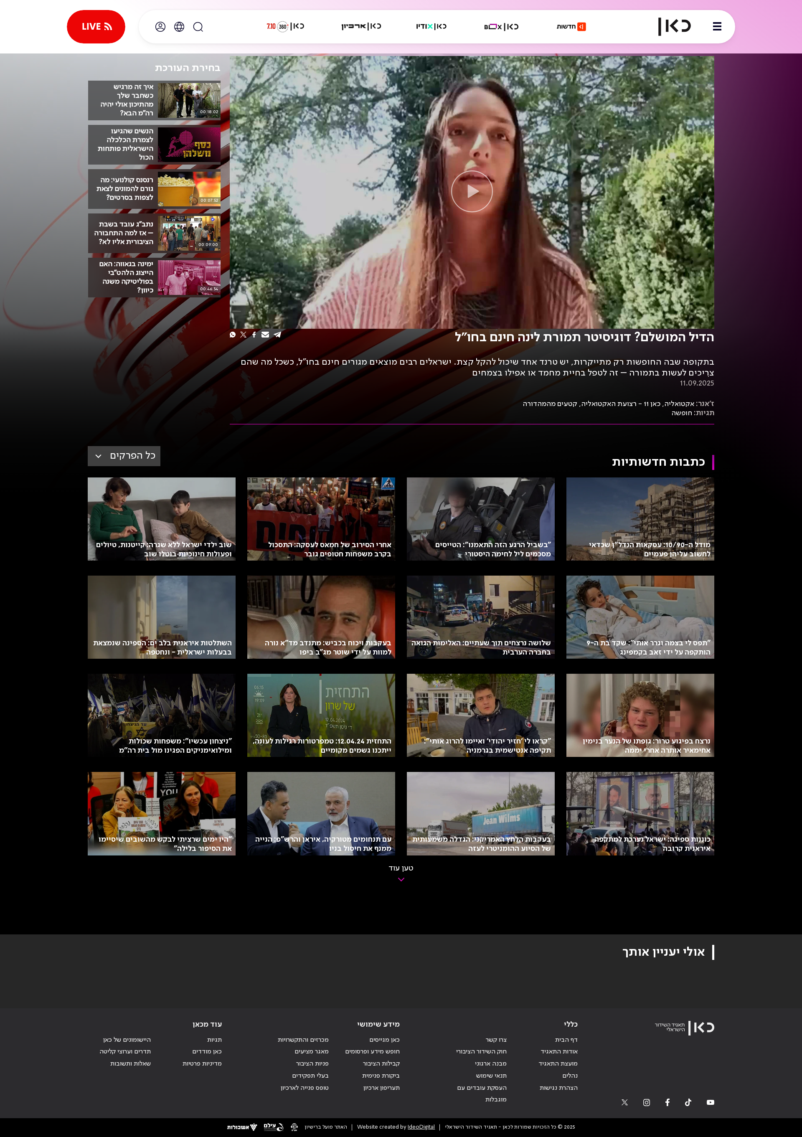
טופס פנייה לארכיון (305, 1088)
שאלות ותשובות (130, 1064)
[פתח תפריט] (717, 26)
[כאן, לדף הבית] (667, 27)
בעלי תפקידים (310, 1076)
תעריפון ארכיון (381, 1087)
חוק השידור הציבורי (481, 1051)
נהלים (570, 1076)
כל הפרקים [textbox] (132, 456)
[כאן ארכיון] (361, 27)
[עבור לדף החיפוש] (198, 26)
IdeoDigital (421, 1127)
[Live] (96, 26)
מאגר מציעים (311, 1051)
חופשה (681, 413)
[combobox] (124, 456)
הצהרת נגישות (559, 1088)
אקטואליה (679, 404)
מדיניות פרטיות (202, 1064)
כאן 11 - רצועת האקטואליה (620, 404)
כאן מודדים (207, 1051)
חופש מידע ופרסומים (372, 1051)
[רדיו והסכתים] (431, 27)
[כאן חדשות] (571, 27)
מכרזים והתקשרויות (303, 1040)
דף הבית (566, 1040)
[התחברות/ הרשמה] (160, 26)
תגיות (214, 1040)
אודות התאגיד (559, 1051)
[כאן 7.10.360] (285, 27)
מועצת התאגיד (558, 1064)
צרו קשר (496, 1040)
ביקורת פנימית (381, 1076)
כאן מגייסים (384, 1040)
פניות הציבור (312, 1064)
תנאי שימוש (491, 1076)
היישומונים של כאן (127, 1040)
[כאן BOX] (501, 27)
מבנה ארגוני (491, 1064)
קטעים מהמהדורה (550, 404)
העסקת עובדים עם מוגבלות (482, 1094)
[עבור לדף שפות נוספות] (179, 26)
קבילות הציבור (381, 1064)
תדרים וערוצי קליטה (125, 1051)
